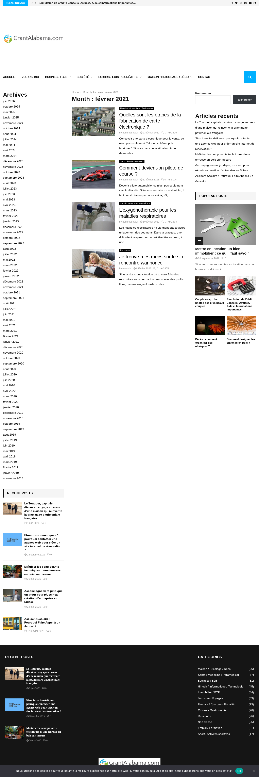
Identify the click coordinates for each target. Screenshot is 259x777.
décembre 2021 (13, 281)
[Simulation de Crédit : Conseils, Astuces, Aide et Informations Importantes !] (241, 285)
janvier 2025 (11, 117)
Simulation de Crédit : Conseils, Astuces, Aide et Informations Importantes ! (240, 304)
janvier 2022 (11, 276)
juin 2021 (9, 314)
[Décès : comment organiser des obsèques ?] (210, 326)
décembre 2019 (13, 412)
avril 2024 (9, 150)
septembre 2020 (13, 363)
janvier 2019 (11, 472)
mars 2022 (10, 265)
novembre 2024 (13, 123)
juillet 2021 (10, 308)
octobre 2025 (11, 106)
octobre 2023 (11, 172)
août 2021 (9, 303)
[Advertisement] (182, 38)
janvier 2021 (11, 341)
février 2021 (10, 336)
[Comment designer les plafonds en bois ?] (241, 326)
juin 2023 (9, 194)
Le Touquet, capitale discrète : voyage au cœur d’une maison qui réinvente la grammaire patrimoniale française (43, 511)
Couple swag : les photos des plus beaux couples (209, 303)
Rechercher (203, 93)
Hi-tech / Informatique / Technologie (136, 108)
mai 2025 (9, 112)
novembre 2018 (13, 478)
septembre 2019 (13, 429)
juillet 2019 (10, 440)
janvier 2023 (11, 221)
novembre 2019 (13, 418)
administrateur (130, 132)
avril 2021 (9, 325)
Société (83, 77)
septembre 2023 (13, 177)
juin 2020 (9, 380)
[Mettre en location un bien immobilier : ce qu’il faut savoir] (225, 224)
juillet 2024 (10, 139)
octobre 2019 (11, 423)
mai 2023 (9, 199)
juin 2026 (9, 101)
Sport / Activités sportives (131, 161)
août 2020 (9, 369)
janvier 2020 (11, 407)
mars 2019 (10, 462)
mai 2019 (9, 451)
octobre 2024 (11, 128)
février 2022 (10, 270)
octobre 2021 (11, 292)
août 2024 (9, 133)
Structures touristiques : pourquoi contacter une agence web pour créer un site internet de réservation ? (43, 542)
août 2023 (9, 183)
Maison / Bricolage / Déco (168, 77)
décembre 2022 (13, 226)
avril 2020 (9, 390)
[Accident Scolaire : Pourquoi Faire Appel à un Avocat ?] (12, 623)
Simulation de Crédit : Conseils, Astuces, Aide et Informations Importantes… (87, 2)
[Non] (254, 771)
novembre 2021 (13, 287)
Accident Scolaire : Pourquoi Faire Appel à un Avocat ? (42, 622)
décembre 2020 (13, 347)
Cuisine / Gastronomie (212, 710)
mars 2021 (10, 330)
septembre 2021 (13, 298)
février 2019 (10, 467)
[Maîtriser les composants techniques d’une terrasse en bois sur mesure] (12, 571)
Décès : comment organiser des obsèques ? (206, 343)
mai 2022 (9, 259)
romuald (127, 268)
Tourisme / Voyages (210, 698)
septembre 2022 (13, 243)
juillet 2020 (10, 374)
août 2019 (9, 434)
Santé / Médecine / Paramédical (135, 203)
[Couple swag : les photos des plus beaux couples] (210, 285)
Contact (205, 77)
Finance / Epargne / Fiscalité (216, 704)
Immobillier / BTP (209, 692)
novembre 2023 (13, 166)
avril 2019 (9, 456)
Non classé (205, 722)
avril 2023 (9, 205)
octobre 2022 (11, 237)
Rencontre (125, 250)
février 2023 (10, 215)
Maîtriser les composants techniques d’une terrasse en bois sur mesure (42, 570)
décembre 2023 (13, 161)
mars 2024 (10, 155)
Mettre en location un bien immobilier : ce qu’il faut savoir (222, 251)
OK (239, 771)
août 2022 (9, 248)
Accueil (9, 77)
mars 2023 (10, 210)
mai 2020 (9, 385)
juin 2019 (9, 445)
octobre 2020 (11, 358)
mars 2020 (10, 396)
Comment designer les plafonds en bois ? (241, 341)
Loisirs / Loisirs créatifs (118, 77)
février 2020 (10, 401)
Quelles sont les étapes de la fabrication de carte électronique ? (150, 121)
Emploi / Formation (210, 727)
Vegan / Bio (30, 77)
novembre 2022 (13, 232)
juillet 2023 (10, 188)
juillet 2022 (10, 254)
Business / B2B (56, 77)
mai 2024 (9, 144)
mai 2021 (9, 319)
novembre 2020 (13, 352)
